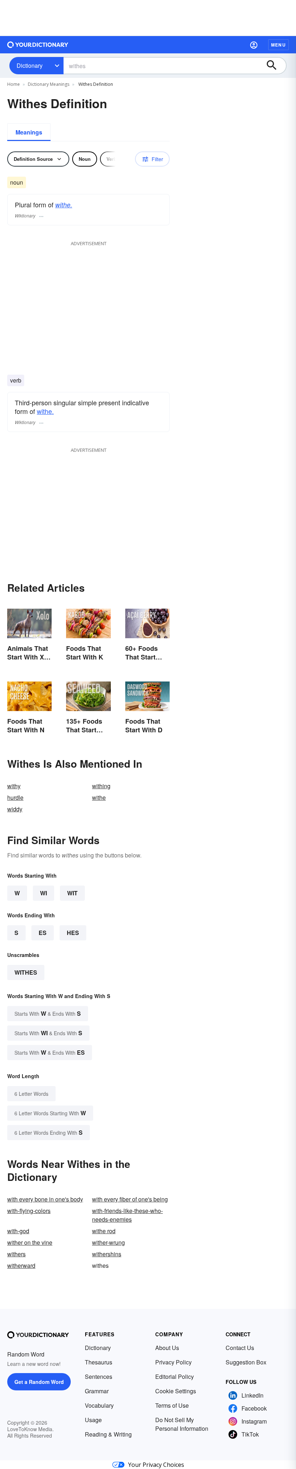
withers (16, 1254)
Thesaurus (98, 1362)
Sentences (98, 1376)
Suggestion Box (246, 1362)
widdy (14, 809)
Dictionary (30, 65)
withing (101, 786)
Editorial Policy (174, 1376)
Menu (278, 44)
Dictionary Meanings (48, 84)
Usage (93, 1420)
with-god (18, 1231)
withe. (63, 204)
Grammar (97, 1391)
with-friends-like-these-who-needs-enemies (127, 1214)
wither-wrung (108, 1242)
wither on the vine (29, 1242)
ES (43, 932)
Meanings (29, 132)
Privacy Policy (173, 1362)
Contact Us (240, 1348)
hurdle (15, 797)
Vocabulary (99, 1405)
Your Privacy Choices (156, 1465)
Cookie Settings (175, 1391)
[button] (253, 44)
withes (25, 972)
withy (14, 786)
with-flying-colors (29, 1210)
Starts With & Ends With (47, 1013)
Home (13, 84)
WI (43, 893)
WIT (72, 893)
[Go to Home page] (38, 44)
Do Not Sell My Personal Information (181, 1424)
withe (99, 797)
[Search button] (275, 66)
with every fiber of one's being (130, 1199)
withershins (106, 1254)
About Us (167, 1348)
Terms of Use (172, 1405)
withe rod (104, 1231)
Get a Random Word (39, 1381)
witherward (21, 1265)
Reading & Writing (108, 1434)
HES (73, 932)
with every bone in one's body (45, 1199)
